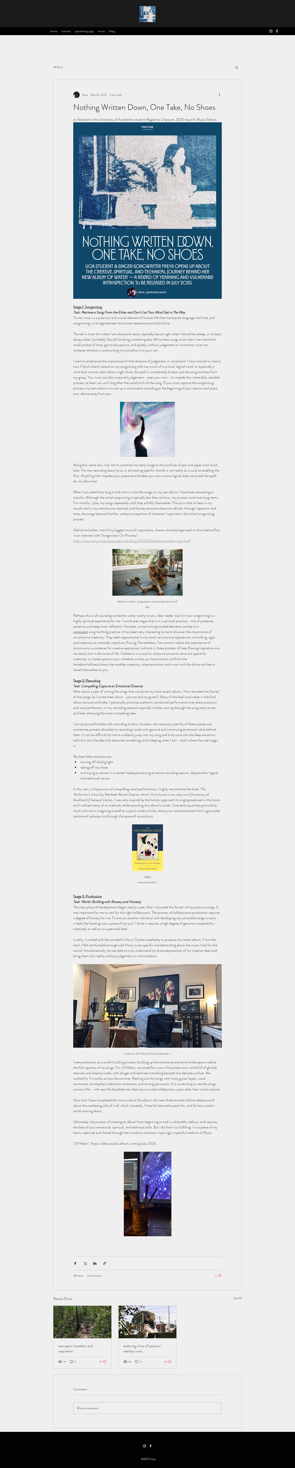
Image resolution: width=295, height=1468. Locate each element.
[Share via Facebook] (75, 1263)
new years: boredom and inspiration (75, 1348)
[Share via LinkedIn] (95, 1263)
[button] (237, 67)
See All (238, 1298)
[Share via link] (105, 1263)
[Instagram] (271, 31)
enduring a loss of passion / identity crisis (142, 1348)
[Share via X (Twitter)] (85, 1263)
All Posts (58, 67)
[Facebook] (277, 31)
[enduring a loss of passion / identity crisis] (148, 1322)
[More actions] (219, 94)
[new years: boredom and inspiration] (82, 1322)
